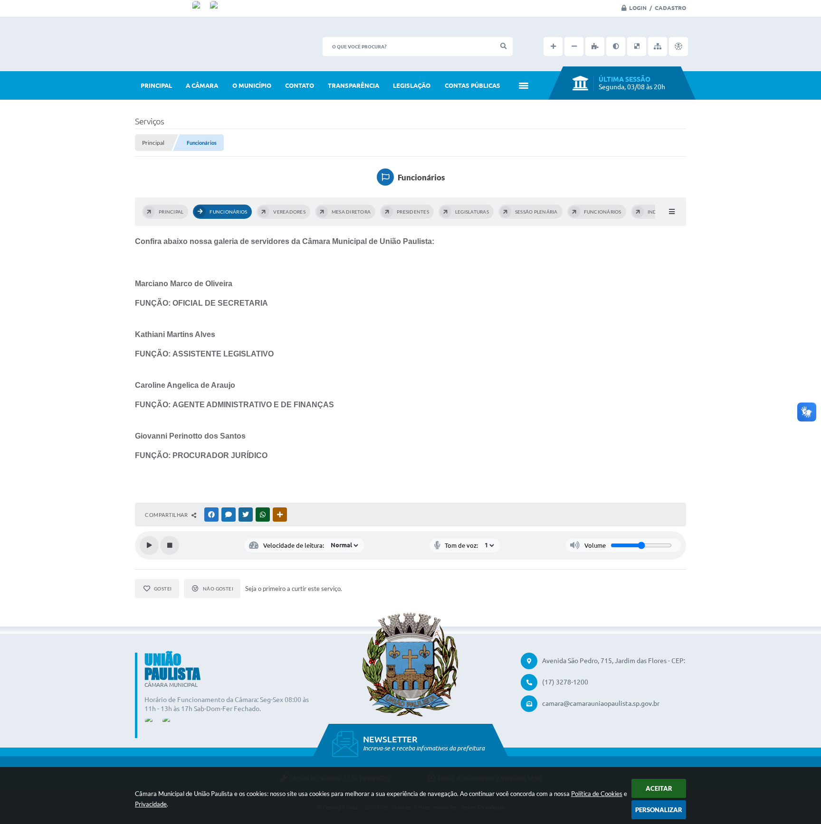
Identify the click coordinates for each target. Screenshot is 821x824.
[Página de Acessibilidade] (678, 46)
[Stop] (169, 545)
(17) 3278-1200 (565, 682)
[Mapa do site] (657, 46)
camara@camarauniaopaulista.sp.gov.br (600, 703)
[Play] (149, 545)
